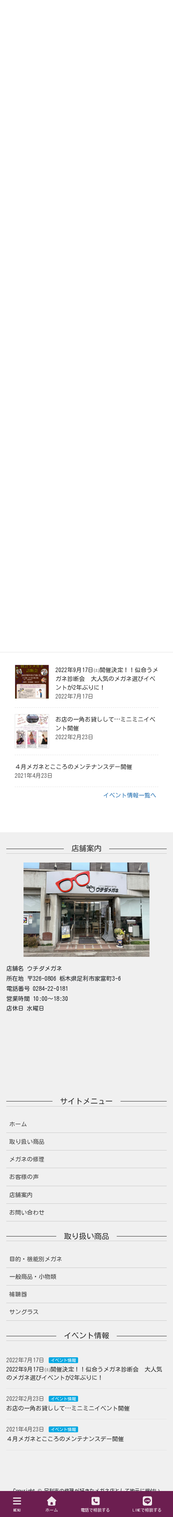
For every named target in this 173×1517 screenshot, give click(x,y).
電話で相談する (95, 1510)
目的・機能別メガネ (35, 1259)
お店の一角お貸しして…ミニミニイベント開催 (68, 1408)
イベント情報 (63, 1360)
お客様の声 (24, 1177)
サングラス (24, 1312)
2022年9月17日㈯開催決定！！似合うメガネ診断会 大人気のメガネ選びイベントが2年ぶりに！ (106, 679)
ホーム (18, 1124)
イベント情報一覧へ (129, 795)
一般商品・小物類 (32, 1277)
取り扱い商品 (27, 1142)
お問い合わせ (27, 1213)
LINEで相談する (147, 1510)
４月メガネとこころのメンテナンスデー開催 (73, 767)
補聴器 (18, 1294)
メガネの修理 (27, 1159)
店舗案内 (21, 1195)
